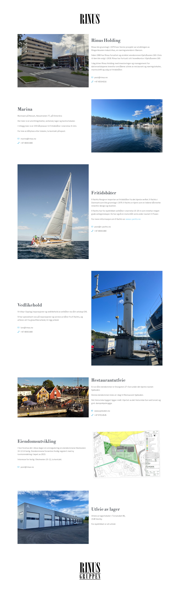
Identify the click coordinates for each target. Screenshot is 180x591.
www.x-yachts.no (133, 219)
